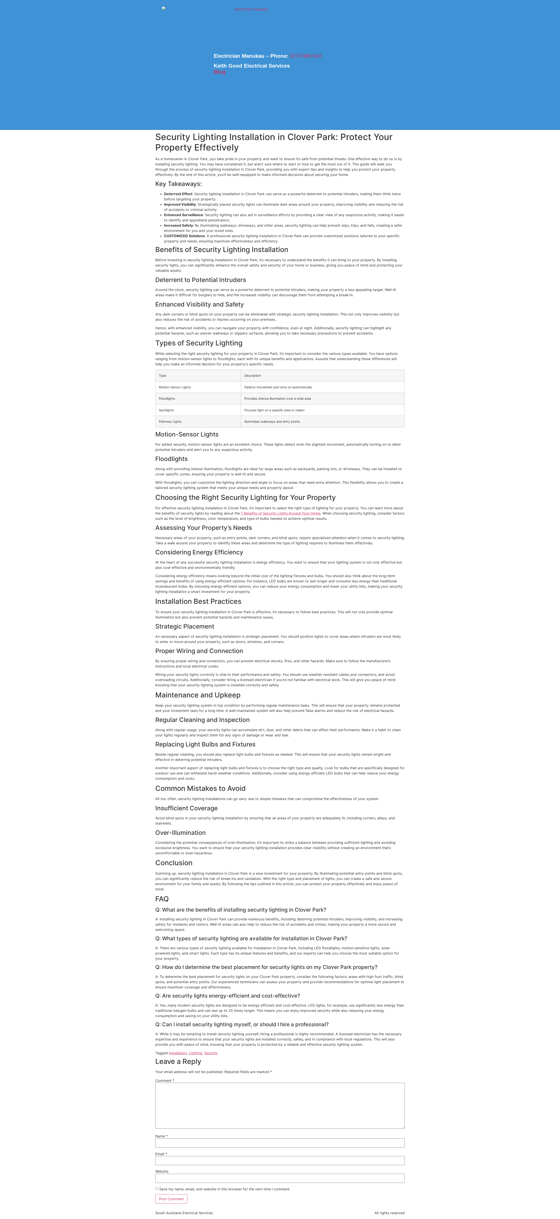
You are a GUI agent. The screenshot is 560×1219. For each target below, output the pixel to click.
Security (211, 1053)
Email (161, 1154)
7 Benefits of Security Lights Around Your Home (280, 513)
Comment (164, 1080)
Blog (220, 72)
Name (161, 1136)
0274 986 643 (305, 56)
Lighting (195, 1053)
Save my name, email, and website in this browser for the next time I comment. (224, 1189)
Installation (178, 1053)
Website (161, 1171)
